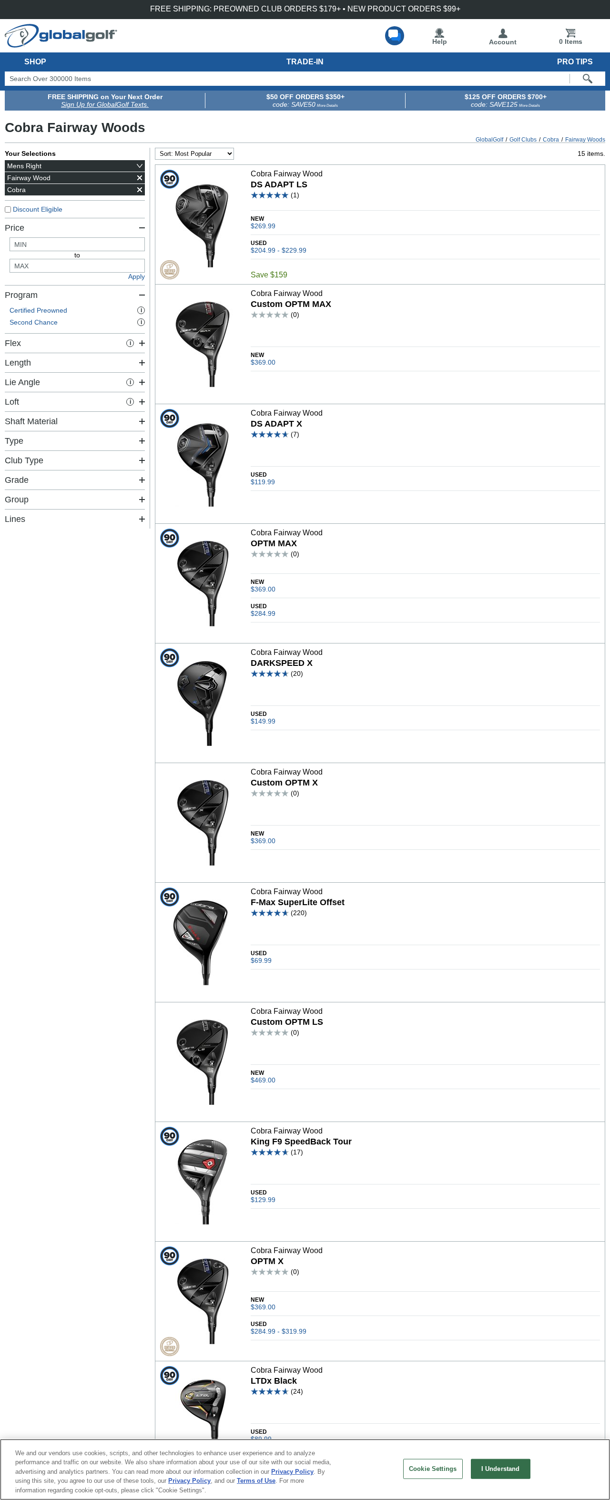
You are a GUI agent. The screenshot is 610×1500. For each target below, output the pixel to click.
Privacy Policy (292, 1471)
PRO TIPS (575, 62)
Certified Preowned (76, 310)
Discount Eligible (37, 209)
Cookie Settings (433, 1468)
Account (503, 42)
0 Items (570, 41)
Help (439, 41)
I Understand (500, 1468)
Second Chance (76, 322)
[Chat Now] (394, 35)
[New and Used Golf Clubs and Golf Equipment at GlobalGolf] (61, 44)
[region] (305, 1469)
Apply (136, 276)
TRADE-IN (305, 62)
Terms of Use (256, 1481)
